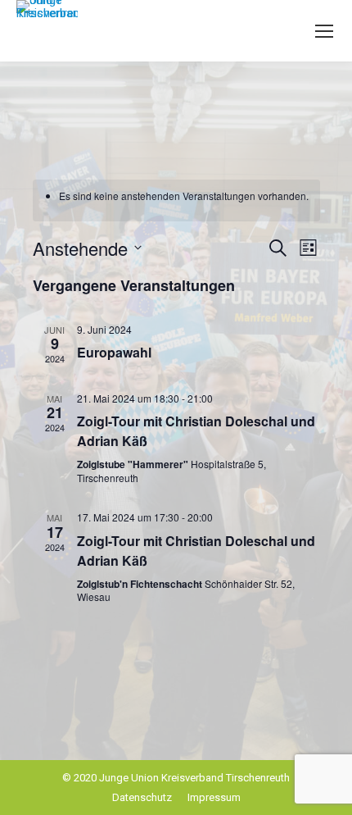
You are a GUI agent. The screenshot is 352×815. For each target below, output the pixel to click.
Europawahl (114, 352)
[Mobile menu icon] (324, 31)
